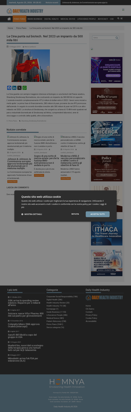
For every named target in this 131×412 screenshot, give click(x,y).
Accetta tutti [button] (98, 214)
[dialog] (65, 206)
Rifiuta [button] (75, 214)
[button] (31, 214)
